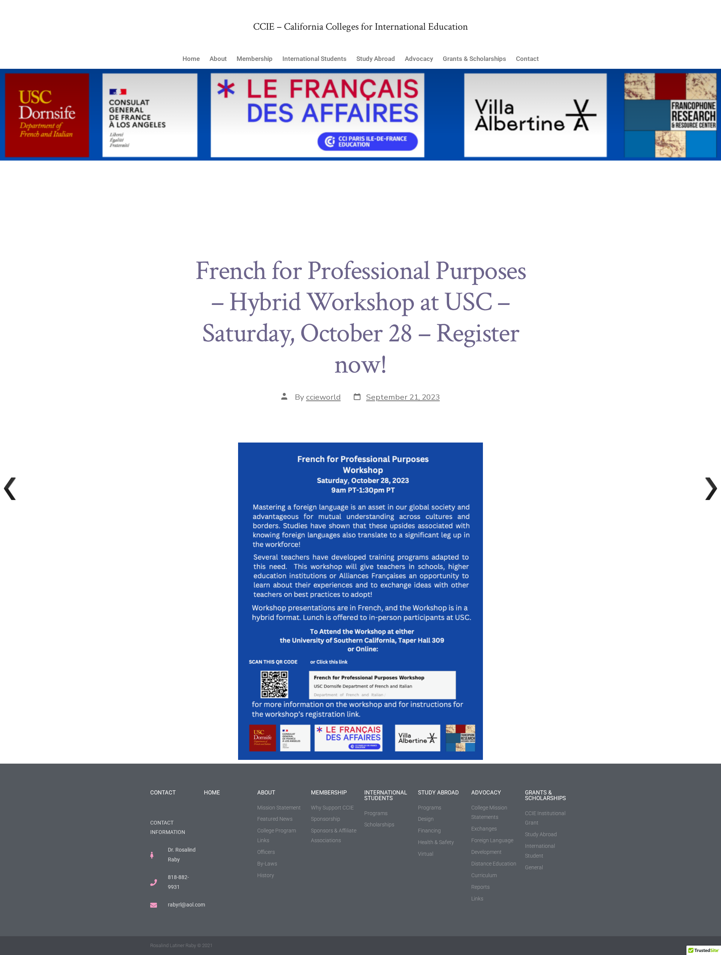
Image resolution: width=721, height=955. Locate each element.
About (218, 58)
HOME (212, 792)
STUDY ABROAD (438, 792)
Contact (527, 58)
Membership (255, 58)
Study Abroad (375, 58)
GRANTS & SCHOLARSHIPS (545, 795)
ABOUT (266, 792)
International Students (314, 58)
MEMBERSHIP (329, 792)
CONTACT (163, 792)
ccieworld (323, 397)
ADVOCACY (486, 792)
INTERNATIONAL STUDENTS (385, 795)
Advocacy (419, 58)
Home (191, 58)
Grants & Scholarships (474, 58)
